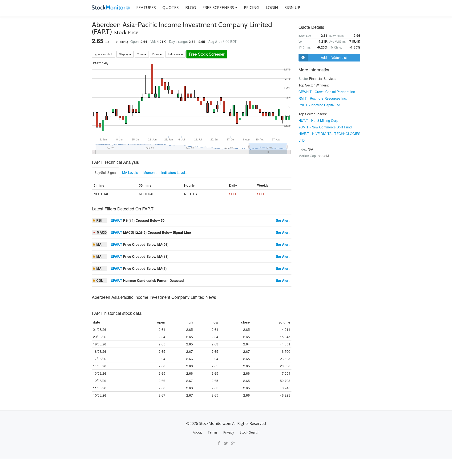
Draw (156, 54)
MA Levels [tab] (130, 172)
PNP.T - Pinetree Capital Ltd (319, 104)
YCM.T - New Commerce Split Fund (325, 127)
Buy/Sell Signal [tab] (105, 172)
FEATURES (146, 7)
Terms (213, 432)
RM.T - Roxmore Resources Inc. (323, 98)
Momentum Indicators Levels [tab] (164, 172)
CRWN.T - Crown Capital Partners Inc (327, 91)
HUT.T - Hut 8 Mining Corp (318, 120)
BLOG (190, 7)
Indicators (174, 54)
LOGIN (272, 7)
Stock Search (249, 432)
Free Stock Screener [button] (207, 54)
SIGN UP (292, 7)
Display (124, 54)
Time (140, 54)
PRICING (251, 7)
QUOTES (170, 7)
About (197, 432)
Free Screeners (218, 7)
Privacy (228, 432)
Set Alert (283, 220)
